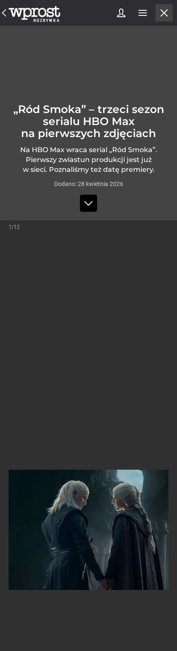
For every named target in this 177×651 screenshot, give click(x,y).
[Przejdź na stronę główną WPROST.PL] (4, 13)
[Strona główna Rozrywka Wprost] (34, 13)
